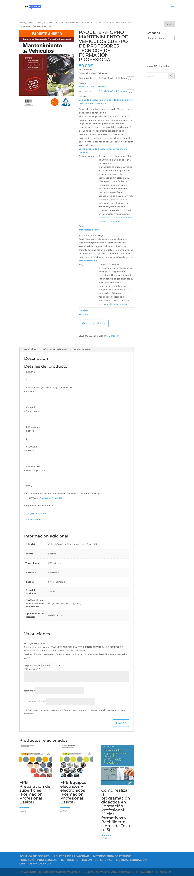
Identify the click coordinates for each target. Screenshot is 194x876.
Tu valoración (32, 669)
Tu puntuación (32, 665)
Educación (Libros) (52, 497)
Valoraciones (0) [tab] (82, 349)
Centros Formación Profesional (86, 859)
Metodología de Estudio (112, 856)
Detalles (83, 310)
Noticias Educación (131, 859)
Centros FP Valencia (35, 863)
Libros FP (31, 23)
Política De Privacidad (71, 856)
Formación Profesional (38, 859)
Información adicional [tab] (55, 349)
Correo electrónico (35, 701)
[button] (89, 229)
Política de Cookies (34, 856)
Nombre (29, 690)
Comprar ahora (93, 323)
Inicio (22, 23)
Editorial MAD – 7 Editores (93, 86)
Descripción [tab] (29, 349)
